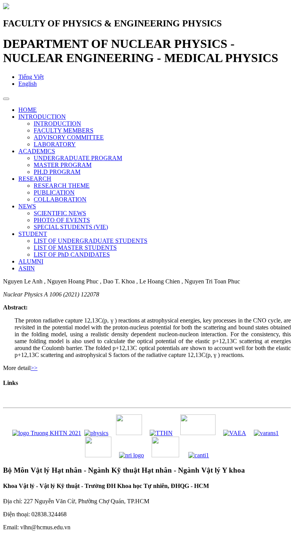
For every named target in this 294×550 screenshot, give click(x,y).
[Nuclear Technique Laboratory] (129, 433)
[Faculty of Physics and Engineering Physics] (96, 433)
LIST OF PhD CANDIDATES (72, 254)
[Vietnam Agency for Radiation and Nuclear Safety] (266, 433)
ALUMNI (30, 261)
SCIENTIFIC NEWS (60, 213)
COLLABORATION (60, 199)
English (27, 83)
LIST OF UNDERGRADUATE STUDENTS (90, 240)
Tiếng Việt (31, 77)
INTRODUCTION (57, 123)
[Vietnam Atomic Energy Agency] (234, 433)
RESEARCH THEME (62, 185)
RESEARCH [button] (34, 178)
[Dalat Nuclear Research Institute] (131, 455)
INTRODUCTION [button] (42, 116)
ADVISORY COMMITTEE (69, 137)
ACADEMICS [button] (36, 151)
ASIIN (26, 268)
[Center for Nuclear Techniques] (161, 433)
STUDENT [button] (32, 234)
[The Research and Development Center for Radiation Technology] (165, 455)
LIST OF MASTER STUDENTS (75, 247)
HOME (27, 109)
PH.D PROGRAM (57, 172)
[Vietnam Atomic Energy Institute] (198, 433)
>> (34, 368)
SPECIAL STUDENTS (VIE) (71, 227)
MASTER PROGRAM (62, 165)
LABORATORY (55, 144)
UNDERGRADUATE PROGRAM (78, 158)
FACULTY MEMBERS (63, 130)
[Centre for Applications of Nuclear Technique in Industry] (198, 455)
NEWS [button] (27, 206)
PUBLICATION (54, 192)
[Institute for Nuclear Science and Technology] (98, 455)
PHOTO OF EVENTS (62, 220)
